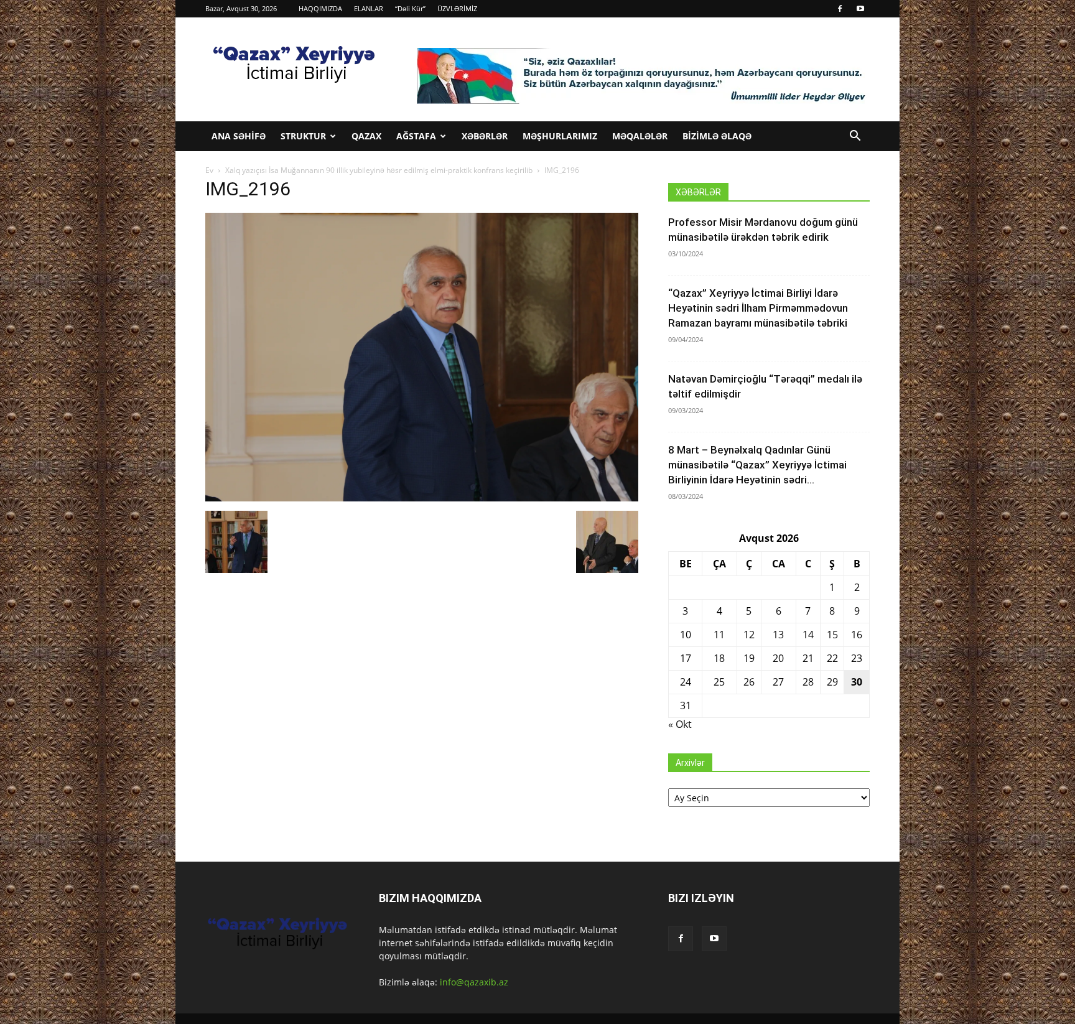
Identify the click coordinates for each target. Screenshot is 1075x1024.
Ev (209, 170)
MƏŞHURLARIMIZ (560, 136)
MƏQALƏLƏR (640, 136)
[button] (855, 137)
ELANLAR (368, 8)
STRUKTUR (303, 136)
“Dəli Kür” (410, 8)
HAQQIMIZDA (320, 8)
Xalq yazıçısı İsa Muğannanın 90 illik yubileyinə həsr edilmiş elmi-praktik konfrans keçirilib (379, 170)
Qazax (366, 136)
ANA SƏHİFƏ (239, 136)
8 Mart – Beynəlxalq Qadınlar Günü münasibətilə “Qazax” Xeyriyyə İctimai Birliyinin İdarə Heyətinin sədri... (757, 465)
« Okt (680, 724)
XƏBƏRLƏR (485, 136)
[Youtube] (860, 8)
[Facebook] (840, 8)
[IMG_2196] (421, 498)
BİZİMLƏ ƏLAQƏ (717, 136)
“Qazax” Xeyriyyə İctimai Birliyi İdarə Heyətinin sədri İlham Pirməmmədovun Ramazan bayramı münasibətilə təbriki (758, 308)
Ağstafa (416, 136)
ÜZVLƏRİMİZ (457, 8)
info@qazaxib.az (474, 982)
